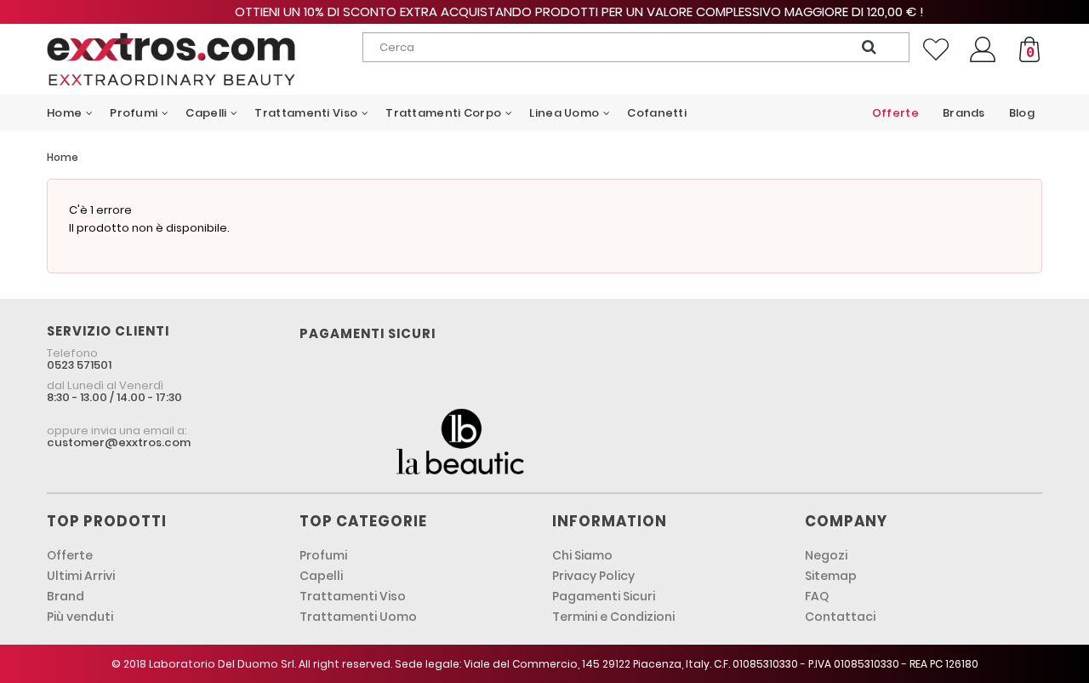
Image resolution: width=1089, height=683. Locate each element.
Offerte (70, 555)
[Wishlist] (936, 49)
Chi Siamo (582, 555)
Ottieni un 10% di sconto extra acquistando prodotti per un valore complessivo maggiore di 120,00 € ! (544, 11)
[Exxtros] (171, 59)
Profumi (323, 555)
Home (62, 157)
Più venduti (80, 616)
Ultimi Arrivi (81, 575)
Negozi (826, 555)
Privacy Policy (593, 575)
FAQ (817, 596)
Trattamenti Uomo (358, 616)
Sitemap (831, 575)
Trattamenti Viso (352, 596)
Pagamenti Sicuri (603, 596)
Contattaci (840, 616)
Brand (65, 596)
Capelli (321, 575)
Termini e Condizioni (613, 616)
